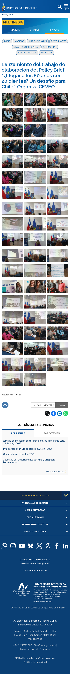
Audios (34, 30)
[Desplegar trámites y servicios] (66, 495)
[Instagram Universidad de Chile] (13, 546)
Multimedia (13, 22)
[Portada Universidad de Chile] (20, 7)
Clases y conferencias (26, 46)
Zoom (5, 94)
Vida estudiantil (27, 52)
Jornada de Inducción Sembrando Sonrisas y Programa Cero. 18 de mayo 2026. (34, 442)
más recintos (35, 638)
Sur (53, 634)
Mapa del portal (29, 649)
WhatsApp (65, 413)
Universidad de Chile (33, 658)
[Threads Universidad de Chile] (48, 546)
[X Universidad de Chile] (39, 546)
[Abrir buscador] (59, 7)
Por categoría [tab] (52, 433)
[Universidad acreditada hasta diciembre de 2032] (40, 592)
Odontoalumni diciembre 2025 (19, 454)
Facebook (53, 413)
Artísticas (46, 52)
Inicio (4, 14)
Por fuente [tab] (18, 433)
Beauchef (45, 631)
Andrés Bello (31, 631)
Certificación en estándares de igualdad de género (38, 607)
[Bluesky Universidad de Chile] (31, 546)
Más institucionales (55, 471)
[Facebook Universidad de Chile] (57, 546)
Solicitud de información (35, 570)
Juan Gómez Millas (39, 634)
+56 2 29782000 (22, 645)
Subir (5, 405)
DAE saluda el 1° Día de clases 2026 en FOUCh (27, 448)
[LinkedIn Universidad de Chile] (66, 546)
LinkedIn (59, 413)
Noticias (19, 41)
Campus (18, 631)
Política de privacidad (35, 662)
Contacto (45, 649)
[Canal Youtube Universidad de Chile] (22, 546)
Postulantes (58, 41)
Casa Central (45, 624)
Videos (15, 30)
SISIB (18, 658)
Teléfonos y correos (45, 645)
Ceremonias (49, 46)
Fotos (11, 14)
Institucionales (37, 41)
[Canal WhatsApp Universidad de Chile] (4, 546)
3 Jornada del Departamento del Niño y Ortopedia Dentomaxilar (29, 461)
